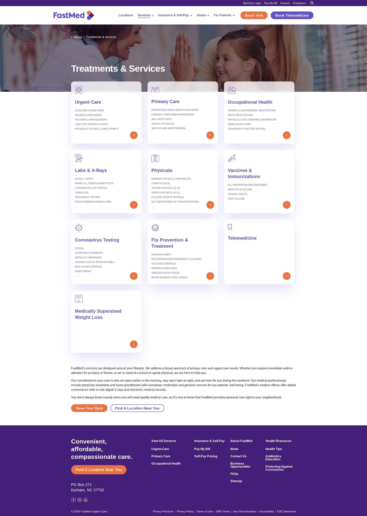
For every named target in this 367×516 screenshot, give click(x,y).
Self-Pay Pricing (205, 456)
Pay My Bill (270, 3)
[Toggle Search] (311, 2)
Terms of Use (205, 511)
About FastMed (241, 441)
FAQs (234, 473)
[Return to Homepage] (74, 15)
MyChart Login (252, 3)
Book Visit (254, 15)
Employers (299, 3)
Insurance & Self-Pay (173, 15)
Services (144, 15)
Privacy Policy (185, 511)
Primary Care (160, 456)
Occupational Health (166, 463)
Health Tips (274, 449)
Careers (285, 3)
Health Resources (278, 441)
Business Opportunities (240, 465)
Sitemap (236, 481)
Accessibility (266, 511)
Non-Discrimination (244, 511)
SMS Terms (223, 511)
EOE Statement (286, 511)
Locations (126, 15)
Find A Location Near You (137, 408)
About (201, 15)
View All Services (163, 441)
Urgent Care (160, 449)
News (234, 449)
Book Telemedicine (292, 15)
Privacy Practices (163, 511)
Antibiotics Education (273, 458)
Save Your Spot (89, 408)
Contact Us (238, 456)
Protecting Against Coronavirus (279, 468)
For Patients (222, 15)
